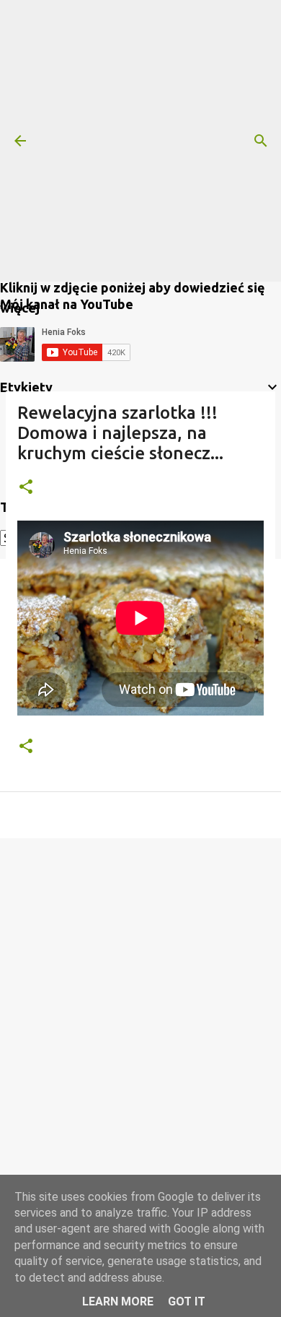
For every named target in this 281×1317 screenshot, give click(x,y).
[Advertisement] (140, 141)
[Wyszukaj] (260, 140)
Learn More (117, 1301)
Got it (186, 1301)
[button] (26, 487)
